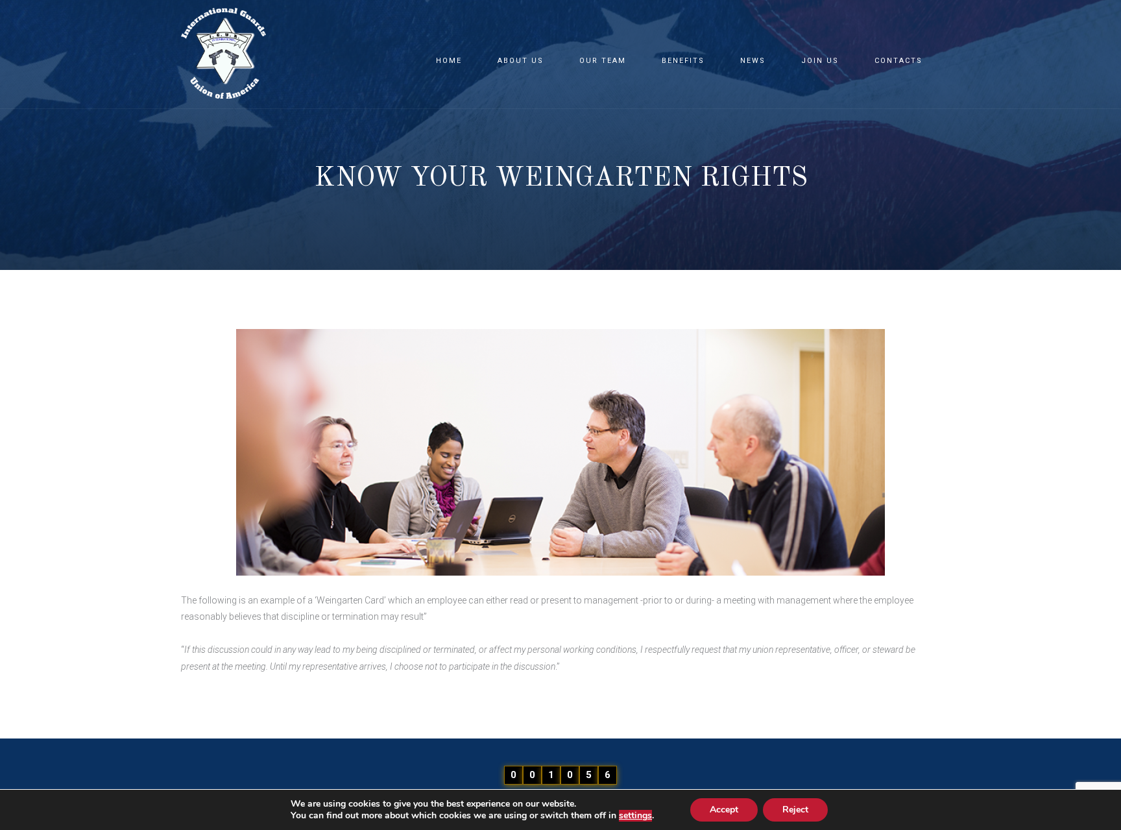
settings (635, 816)
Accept (724, 809)
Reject (795, 809)
